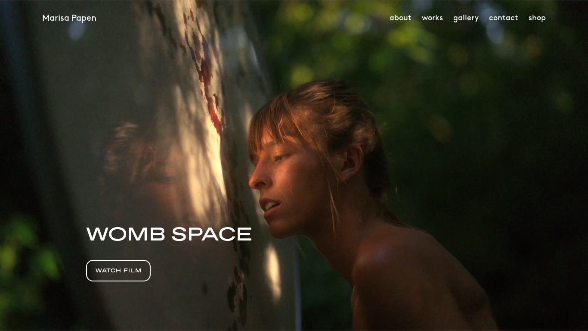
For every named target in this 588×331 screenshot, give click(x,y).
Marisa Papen (69, 17)
